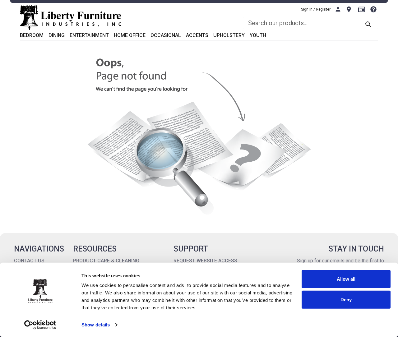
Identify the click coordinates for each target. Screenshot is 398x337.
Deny (346, 299)
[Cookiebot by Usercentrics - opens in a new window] (40, 325)
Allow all (346, 279)
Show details (95, 324)
